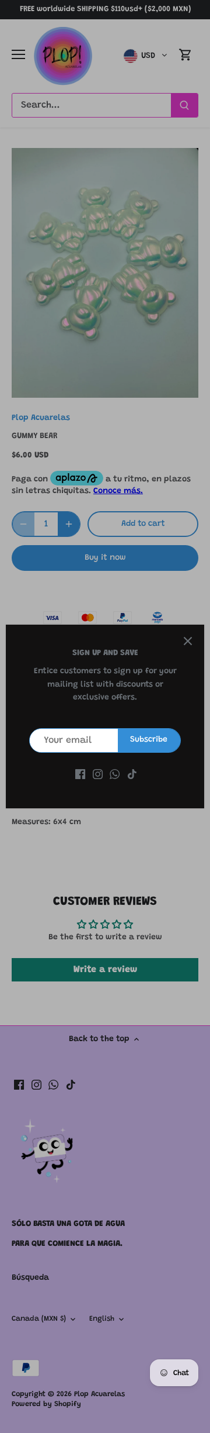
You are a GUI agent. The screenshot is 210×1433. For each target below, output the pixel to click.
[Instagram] (98, 775)
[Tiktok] (132, 775)
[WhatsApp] (115, 775)
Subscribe (148, 740)
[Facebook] (80, 775)
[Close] (188, 641)
